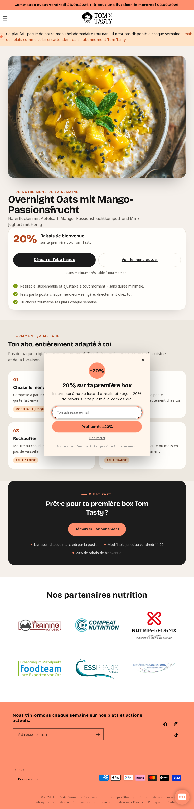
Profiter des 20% (97, 426)
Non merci (97, 438)
